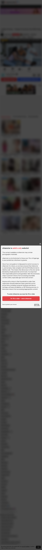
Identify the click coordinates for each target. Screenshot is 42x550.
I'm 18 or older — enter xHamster (21, 298)
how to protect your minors (9, 304)
